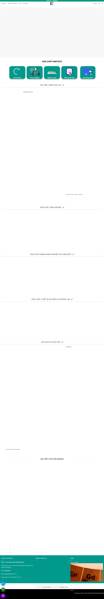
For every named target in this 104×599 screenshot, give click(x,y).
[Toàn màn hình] (71, 596)
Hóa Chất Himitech (47, 587)
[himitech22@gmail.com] (96, 3)
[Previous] (1, 200)
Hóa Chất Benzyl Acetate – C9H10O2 (74, 194)
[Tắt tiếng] (71, 592)
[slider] (71, 588)
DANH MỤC (3, 3)
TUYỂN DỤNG (25, 3)
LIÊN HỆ (15, 3)
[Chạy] (71, 583)
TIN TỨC (19, 3)
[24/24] (99, 3)
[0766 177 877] (102, 3)
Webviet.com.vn (64, 587)
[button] (93, 3)
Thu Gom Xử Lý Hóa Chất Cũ (62, 449)
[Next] (5, 200)
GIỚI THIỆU (10, 3)
